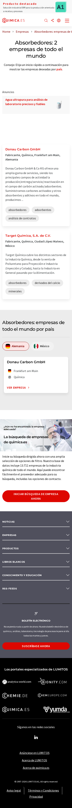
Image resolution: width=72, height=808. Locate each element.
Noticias (8, 521)
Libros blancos (13, 561)
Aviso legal (14, 790)
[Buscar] (46, 21)
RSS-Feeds (9, 588)
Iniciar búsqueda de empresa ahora (36, 496)
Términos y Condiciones (43, 790)
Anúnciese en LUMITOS (35, 753)
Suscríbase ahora (36, 646)
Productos (10, 548)
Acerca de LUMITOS (34, 760)
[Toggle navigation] (67, 21)
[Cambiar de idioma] (58, 21)
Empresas (9, 535)
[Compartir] (52, 21)
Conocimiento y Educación (22, 575)
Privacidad (36, 796)
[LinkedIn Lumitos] (36, 737)
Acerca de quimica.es (36, 768)
